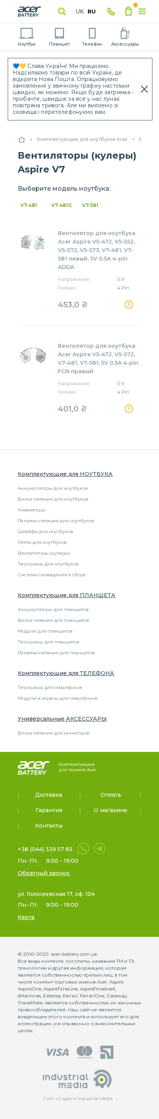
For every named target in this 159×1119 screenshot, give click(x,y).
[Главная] (21, 139)
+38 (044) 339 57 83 (45, 849)
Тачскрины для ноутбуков (48, 564)
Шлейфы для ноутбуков (45, 531)
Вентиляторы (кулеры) (44, 553)
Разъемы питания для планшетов (56, 652)
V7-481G (61, 205)
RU (92, 11)
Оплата (110, 794)
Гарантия (49, 810)
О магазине (110, 810)
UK (80, 11)
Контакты (49, 825)
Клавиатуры (31, 510)
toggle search (62, 11)
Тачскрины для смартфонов (50, 687)
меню (142, 11)
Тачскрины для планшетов (49, 642)
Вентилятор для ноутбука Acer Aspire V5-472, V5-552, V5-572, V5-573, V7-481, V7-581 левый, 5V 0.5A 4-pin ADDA (96, 250)
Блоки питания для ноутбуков (53, 499)
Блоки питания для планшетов (53, 620)
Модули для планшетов (45, 631)
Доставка (48, 794)
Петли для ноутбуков (42, 542)
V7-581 (90, 205)
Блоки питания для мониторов (54, 733)
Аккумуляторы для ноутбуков (53, 488)
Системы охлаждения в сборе (52, 574)
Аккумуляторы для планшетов (53, 609)
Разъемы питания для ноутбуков (56, 520)
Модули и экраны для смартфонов (58, 698)
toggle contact (111, 11)
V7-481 (28, 205)
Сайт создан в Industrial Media (78, 1098)
